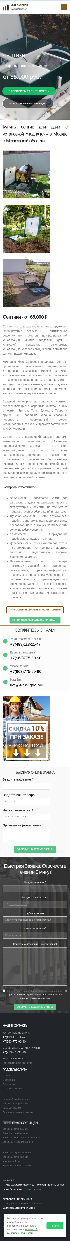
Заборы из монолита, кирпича (18, 1142)
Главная (7, 1075)
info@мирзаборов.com (17, 1062)
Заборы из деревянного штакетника (21, 1137)
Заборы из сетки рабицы (15, 1129)
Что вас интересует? (18, 810)
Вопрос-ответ (10, 1084)
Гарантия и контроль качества (18, 1112)
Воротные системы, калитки (17, 1165)
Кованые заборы (11, 1161)
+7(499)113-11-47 (14, 1037)
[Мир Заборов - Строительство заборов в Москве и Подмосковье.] (15, 7)
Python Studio (28, 1208)
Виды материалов (12, 1108)
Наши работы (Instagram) (16, 1099)
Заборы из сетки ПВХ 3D (15, 1157)
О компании (9, 1080)
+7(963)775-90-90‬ (14, 1041)
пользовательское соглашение (35, 998)
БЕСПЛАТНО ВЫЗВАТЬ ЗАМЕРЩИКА (33, 620)
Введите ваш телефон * (21, 795)
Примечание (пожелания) (22, 825)
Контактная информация (15, 1103)
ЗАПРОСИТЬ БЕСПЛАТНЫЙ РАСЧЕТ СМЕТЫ (35, 609)
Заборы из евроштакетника (17, 1152)
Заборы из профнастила (15, 1133)
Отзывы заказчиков (12, 1088)
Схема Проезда (32, 1189)
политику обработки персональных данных (38, 994)
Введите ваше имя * (18, 779)
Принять (55, 1225)
